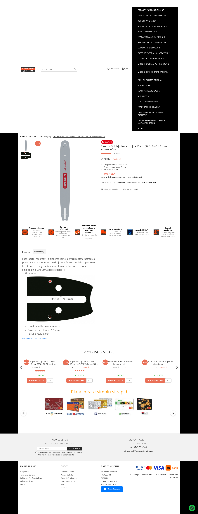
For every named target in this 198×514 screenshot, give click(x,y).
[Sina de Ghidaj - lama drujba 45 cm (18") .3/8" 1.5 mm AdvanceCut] (65, 180)
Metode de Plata (67, 472)
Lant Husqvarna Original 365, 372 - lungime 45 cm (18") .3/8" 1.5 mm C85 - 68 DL (79, 362)
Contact (23, 484)
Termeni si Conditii (27, 475)
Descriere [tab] (26, 252)
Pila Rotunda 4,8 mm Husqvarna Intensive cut (118, 362)
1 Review (115, 153)
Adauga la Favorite (111, 189)
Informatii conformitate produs (34, 338)
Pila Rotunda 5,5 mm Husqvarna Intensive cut (158, 362)
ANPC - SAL (65, 487)
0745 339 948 (140, 447)
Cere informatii (131, 189)
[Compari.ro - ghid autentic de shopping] (29, 503)
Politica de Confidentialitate (63, 455)
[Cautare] (74, 69)
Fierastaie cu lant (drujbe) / (40, 136)
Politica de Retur (67, 475)
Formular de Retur (68, 481)
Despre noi (24, 472)
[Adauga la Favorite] (50, 380)
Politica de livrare (27, 481)
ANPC (63, 484)
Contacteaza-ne (113, 489)
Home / (23, 136)
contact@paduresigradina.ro (140, 451)
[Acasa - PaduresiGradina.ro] (28, 69)
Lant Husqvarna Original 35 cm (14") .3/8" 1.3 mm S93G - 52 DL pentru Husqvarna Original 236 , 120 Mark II (39, 362)
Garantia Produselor (69, 478)
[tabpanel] (65, 180)
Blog (140, 128)
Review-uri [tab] (39, 251)
